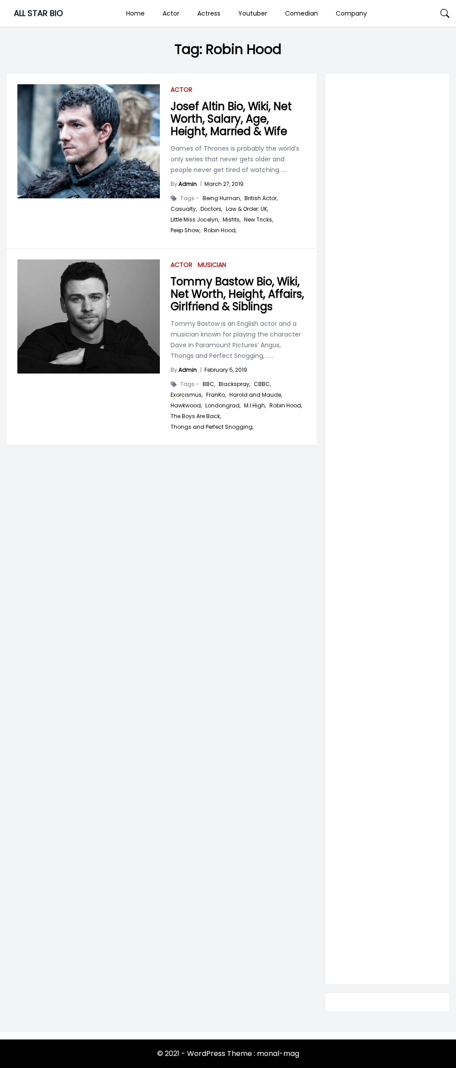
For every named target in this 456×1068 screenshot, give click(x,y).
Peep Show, (185, 230)
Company (351, 13)
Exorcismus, (187, 394)
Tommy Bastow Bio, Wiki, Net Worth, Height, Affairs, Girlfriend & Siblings (237, 294)
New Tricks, (258, 219)
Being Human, (222, 198)
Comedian (301, 13)
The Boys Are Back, (196, 416)
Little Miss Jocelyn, (195, 219)
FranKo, (216, 394)
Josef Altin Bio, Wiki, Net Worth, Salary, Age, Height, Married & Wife (231, 119)
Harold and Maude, (255, 394)
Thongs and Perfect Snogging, (212, 427)
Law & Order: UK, (247, 209)
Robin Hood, (220, 230)
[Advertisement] (387, 379)
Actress (208, 13)
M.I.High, (255, 405)
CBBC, (262, 384)
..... (283, 169)
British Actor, (260, 198)
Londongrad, (222, 405)
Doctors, (211, 209)
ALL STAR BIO (38, 13)
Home (135, 13)
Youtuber (252, 13)
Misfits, (231, 219)
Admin (188, 184)
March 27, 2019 (224, 184)
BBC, (209, 384)
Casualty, (184, 209)
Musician (212, 264)
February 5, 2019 (225, 370)
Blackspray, (234, 384)
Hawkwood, (186, 405)
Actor (171, 13)
